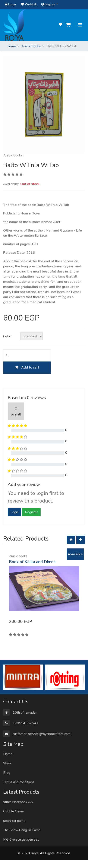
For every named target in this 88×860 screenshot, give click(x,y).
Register (31, 512)
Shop (7, 763)
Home (11, 46)
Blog (6, 772)
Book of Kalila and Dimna (32, 562)
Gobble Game (13, 811)
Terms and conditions (18, 782)
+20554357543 (25, 723)
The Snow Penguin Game (22, 830)
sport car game (14, 820)
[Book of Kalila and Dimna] (44, 588)
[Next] (80, 540)
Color (7, 336)
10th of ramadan (25, 712)
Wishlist (30, 4)
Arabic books (31, 46)
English (50, 4)
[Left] (71, 540)
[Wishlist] (60, 24)
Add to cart (29, 367)
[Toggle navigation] (80, 25)
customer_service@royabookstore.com (41, 734)
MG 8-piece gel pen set (21, 839)
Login (11, 4)
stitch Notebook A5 (18, 802)
